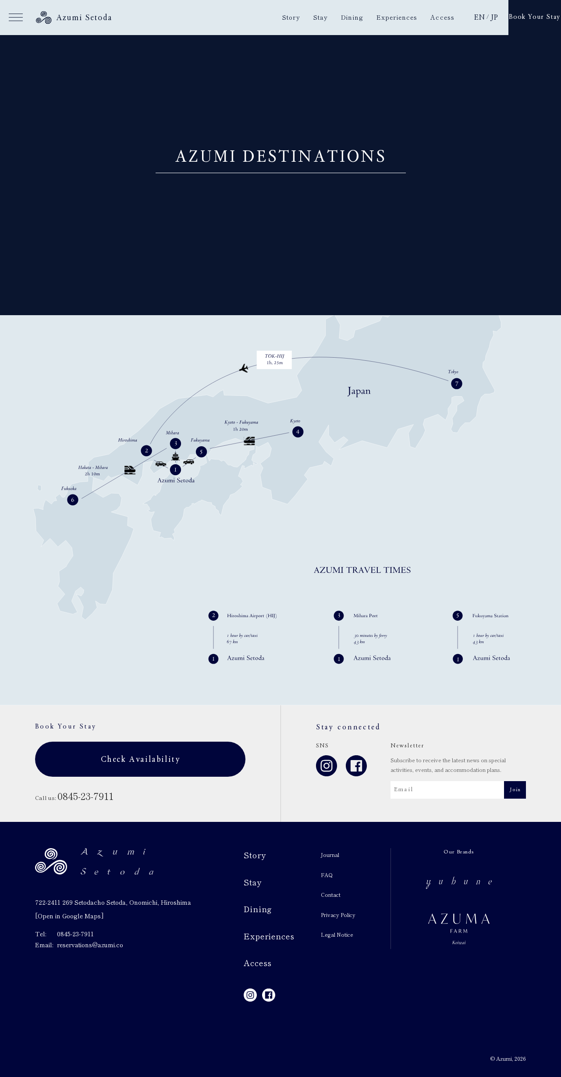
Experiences (396, 17)
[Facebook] (356, 768)
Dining (352, 17)
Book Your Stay (535, 17)
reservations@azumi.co (90, 944)
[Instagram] (326, 768)
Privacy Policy (338, 914)
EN (479, 17)
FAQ (327, 874)
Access (442, 17)
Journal (330, 854)
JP (494, 17)
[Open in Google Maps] (69, 915)
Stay (320, 17)
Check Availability (140, 759)
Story (291, 17)
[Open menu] (16, 17)
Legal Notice (337, 934)
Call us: (74, 797)
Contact (331, 894)
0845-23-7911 (75, 933)
